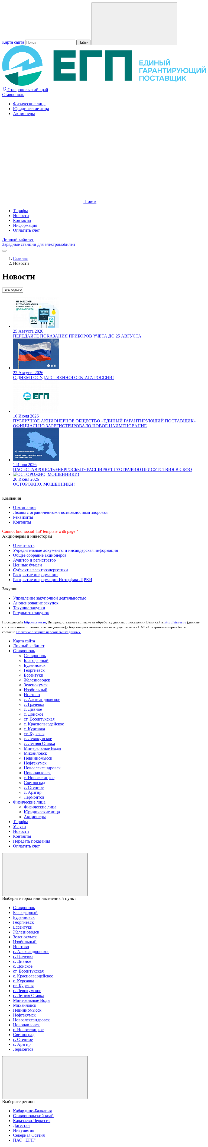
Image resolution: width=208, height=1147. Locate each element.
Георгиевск (34, 670)
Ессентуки (33, 675)
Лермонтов (34, 797)
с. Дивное (33, 709)
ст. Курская (34, 733)
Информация (25, 225)
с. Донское (33, 714)
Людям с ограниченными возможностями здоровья (60, 512)
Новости (21, 215)
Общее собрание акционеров (40, 555)
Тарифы (20, 210)
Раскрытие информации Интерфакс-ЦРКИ (52, 579)
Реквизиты (23, 517)
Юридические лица (31, 108)
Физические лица (29, 103)
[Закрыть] (45, 874)
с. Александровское (42, 699)
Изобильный (35, 689)
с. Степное (34, 787)
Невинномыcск (38, 758)
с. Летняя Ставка (39, 743)
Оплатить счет (26, 846)
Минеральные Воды (42, 748)
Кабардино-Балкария (32, 1110)
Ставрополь (13, 94)
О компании (24, 507)
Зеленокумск (36, 685)
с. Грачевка (34, 704)
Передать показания (31, 841)
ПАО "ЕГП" (24, 1140)
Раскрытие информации (35, 574)
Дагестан (21, 1125)
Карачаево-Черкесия (31, 1120)
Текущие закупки (29, 608)
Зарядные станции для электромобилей (38, 244)
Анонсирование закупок (35, 603)
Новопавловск (37, 772)
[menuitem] (109, 103)
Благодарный (36, 660)
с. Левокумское (38, 738)
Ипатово (32, 694)
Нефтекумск (35, 763)
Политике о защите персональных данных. (48, 632)
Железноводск (37, 680)
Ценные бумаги (27, 565)
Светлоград (34, 782)
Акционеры (24, 113)
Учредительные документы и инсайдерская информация (65, 550)
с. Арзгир (32, 792)
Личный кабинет (18, 239)
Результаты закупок (31, 612)
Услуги (19, 826)
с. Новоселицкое (39, 777)
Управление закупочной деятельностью (49, 598)
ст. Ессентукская (39, 719)
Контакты (22, 220)
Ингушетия (23, 1130)
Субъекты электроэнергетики (40, 570)
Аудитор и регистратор (34, 560)
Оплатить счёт (26, 230)
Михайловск (35, 753)
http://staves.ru (35, 622)
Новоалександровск (42, 768)
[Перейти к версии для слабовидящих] (42, 159)
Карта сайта (13, 42)
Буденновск (35, 665)
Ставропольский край (27, 89)
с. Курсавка (34, 729)
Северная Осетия (29, 1135)
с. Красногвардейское (44, 724)
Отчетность (23, 545)
